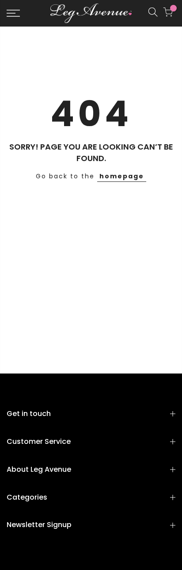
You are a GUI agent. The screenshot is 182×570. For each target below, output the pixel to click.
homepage (121, 176)
